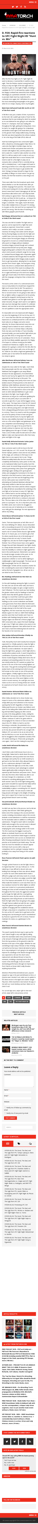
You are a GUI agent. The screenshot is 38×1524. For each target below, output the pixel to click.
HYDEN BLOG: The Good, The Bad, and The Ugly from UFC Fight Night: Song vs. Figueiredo (18, 1240)
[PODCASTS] (25, 7)
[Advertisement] (17, 1279)
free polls (34, 1471)
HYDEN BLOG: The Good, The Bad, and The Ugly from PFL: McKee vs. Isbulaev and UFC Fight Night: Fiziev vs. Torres (19, 1210)
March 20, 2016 (8, 48)
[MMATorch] (19, 15)
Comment (7, 1074)
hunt (9, 998)
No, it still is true (9, 1462)
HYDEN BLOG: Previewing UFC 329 (16, 1205)
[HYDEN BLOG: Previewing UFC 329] (10, 1336)
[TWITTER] (13, 7)
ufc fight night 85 (22, 1001)
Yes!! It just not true (10, 1460)
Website (6, 1102)
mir (5, 1001)
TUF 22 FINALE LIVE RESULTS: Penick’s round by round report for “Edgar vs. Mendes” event (23, 1039)
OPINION (12, 25)
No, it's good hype (9, 1465)
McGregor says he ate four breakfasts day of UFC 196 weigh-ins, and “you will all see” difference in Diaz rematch (23, 1028)
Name (6, 1090)
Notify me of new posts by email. (17, 1113)
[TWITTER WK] (17, 7)
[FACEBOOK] (21, 7)
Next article (19, 1014)
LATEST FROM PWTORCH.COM (16, 1344)
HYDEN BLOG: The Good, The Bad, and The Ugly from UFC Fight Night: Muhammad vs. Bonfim (19, 1232)
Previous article (19, 1012)
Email (6, 1096)
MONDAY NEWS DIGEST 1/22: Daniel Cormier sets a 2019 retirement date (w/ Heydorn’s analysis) (23, 1050)
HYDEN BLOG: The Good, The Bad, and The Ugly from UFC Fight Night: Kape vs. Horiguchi (18, 1218)
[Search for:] (19, 1127)
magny (26, 998)
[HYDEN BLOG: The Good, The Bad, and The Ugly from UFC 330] (19, 1322)
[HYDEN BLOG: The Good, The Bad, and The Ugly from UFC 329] (28, 1329)
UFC (11, 1001)
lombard (17, 998)
